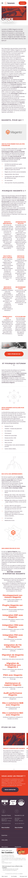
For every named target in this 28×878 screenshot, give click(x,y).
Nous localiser (6, 827)
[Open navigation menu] (2, 3)
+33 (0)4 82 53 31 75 (6, 823)
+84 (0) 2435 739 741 (19, 823)
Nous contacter (10, 789)
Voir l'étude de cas (14, 354)
